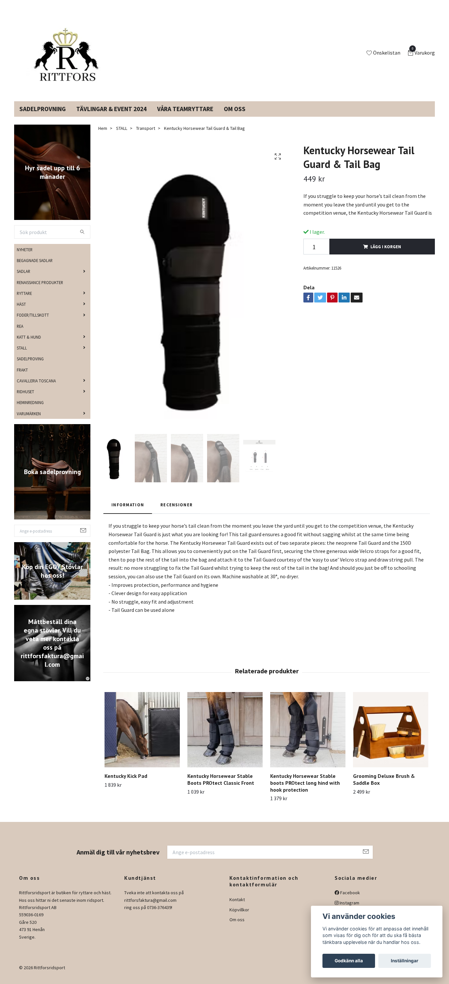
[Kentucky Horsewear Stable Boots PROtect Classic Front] (225, 737)
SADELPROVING (30, 366)
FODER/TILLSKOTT (33, 322)
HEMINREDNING (30, 410)
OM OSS (235, 117)
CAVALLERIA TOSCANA (36, 388)
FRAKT (22, 377)
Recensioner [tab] (176, 512)
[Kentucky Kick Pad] (142, 737)
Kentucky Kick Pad (126, 783)
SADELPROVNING (42, 117)
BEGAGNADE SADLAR (35, 268)
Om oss (237, 927)
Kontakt (237, 907)
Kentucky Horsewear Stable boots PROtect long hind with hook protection (305, 790)
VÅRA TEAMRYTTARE (185, 117)
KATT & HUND (29, 345)
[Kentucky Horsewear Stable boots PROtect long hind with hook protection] (307, 737)
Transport (145, 136)
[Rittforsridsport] (67, 57)
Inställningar (404, 960)
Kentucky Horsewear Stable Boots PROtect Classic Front (220, 787)
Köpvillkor (239, 917)
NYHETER (25, 257)
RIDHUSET (25, 399)
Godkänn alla (349, 960)
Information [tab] (127, 512)
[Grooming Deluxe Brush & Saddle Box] (390, 737)
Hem (102, 136)
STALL (22, 355)
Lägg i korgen (385, 254)
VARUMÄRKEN (29, 421)
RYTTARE (24, 301)
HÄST (21, 312)
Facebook (349, 900)
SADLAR (23, 279)
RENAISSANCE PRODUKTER (40, 290)
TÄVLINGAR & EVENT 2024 (111, 117)
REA (20, 333)
